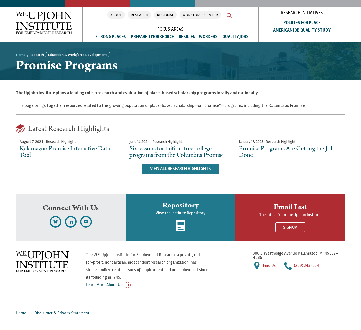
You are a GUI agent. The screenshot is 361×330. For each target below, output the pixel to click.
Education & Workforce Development (77, 54)
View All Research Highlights (180, 168)
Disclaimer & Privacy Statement (61, 313)
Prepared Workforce (152, 36)
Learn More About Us (104, 284)
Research (139, 15)
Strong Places (110, 36)
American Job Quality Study (302, 30)
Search (228, 15)
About (116, 15)
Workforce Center (200, 15)
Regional (165, 15)
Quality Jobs (235, 36)
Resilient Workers (198, 36)
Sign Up (290, 227)
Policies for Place (301, 22)
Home (21, 54)
